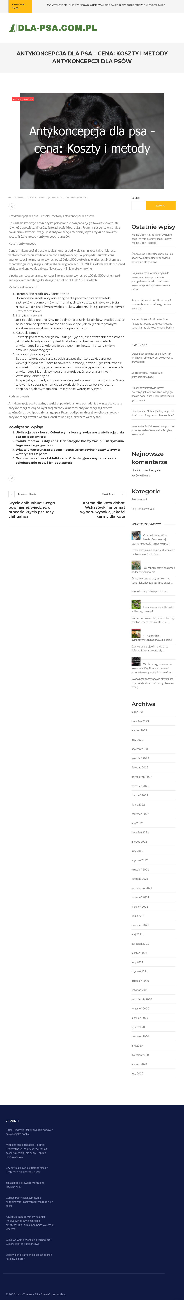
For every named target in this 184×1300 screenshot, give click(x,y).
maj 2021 (137, 934)
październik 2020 (142, 999)
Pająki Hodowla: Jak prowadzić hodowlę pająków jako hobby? (29, 1131)
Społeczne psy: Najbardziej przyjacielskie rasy (147, 374)
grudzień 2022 (140, 758)
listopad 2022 (140, 767)
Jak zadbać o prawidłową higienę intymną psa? (25, 1184)
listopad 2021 (140, 878)
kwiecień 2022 (140, 832)
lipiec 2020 (138, 1027)
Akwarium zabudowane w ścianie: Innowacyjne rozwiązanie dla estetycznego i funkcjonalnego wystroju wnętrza (30, 1223)
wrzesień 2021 (140, 897)
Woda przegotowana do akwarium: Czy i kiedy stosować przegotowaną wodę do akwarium (152, 668)
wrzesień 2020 (140, 1008)
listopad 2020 (140, 989)
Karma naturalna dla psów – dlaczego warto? (153, 609)
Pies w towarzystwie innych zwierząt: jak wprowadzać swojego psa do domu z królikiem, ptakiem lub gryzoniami (153, 394)
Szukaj (136, 197)
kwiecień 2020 (140, 1054)
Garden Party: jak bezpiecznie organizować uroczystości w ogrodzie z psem (29, 1201)
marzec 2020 (139, 1064)
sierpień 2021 (140, 906)
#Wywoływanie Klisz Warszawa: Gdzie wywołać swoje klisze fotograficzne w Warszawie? (106, 4)
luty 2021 (137, 962)
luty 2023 (137, 739)
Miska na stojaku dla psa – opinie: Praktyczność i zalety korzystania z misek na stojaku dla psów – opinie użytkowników (26, 1151)
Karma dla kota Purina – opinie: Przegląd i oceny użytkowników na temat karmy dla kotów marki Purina (153, 323)
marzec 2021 (139, 952)
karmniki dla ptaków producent (150, 591)
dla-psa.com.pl (36, 197)
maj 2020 (137, 1045)
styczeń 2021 (140, 971)
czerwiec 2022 (140, 813)
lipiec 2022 (138, 804)
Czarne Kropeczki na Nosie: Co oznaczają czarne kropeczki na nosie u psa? (151, 539)
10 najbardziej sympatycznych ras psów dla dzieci (152, 638)
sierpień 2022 (140, 795)
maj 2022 (137, 823)
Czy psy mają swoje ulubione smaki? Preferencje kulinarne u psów (27, 1169)
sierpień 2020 (140, 1017)
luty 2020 (137, 1073)
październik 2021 (142, 888)
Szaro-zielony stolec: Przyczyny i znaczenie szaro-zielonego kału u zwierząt (151, 304)
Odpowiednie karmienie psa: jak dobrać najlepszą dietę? (29, 1256)
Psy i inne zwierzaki (23, 99)
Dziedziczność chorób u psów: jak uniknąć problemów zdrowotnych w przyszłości (152, 357)
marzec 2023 (139, 730)
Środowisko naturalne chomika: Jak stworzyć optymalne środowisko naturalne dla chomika (152, 258)
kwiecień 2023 (140, 721)
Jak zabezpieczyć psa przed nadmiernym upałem (153, 569)
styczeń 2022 (140, 860)
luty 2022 (137, 851)
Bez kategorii (140, 499)
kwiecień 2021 (140, 943)
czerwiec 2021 (140, 925)
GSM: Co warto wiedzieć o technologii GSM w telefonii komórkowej (28, 1241)
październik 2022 (142, 776)
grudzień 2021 (140, 869)
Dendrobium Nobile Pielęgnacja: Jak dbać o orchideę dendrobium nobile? (153, 413)
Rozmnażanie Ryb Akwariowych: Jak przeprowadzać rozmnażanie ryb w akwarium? (153, 430)
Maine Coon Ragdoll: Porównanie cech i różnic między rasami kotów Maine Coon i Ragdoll (152, 238)
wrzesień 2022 (140, 786)
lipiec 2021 (138, 915)
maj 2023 (137, 711)
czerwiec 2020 (140, 1036)
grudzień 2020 (140, 980)
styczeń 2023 (140, 748)
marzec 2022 (139, 841)
